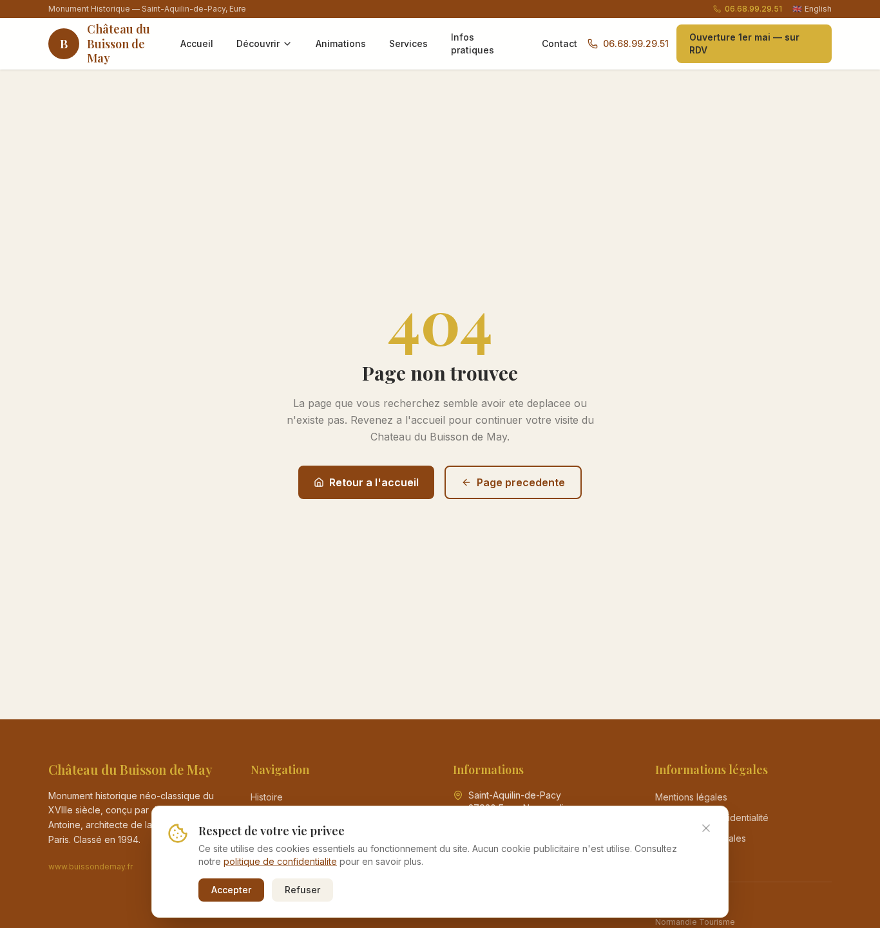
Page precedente (521, 482)
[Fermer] (706, 828)
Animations (341, 43)
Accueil (196, 43)
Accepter (231, 889)
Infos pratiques (472, 43)
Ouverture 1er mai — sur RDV (744, 43)
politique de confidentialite (280, 861)
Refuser (302, 889)
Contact (559, 43)
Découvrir (258, 43)
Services (408, 43)
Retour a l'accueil (374, 482)
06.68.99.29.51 (753, 9)
